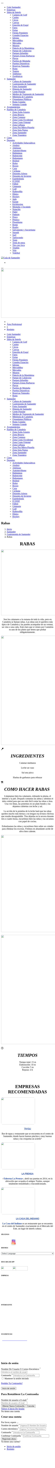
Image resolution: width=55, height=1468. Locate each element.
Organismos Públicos (21, 99)
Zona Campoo (18, 117)
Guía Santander (14, 7)
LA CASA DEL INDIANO (27, 1218)
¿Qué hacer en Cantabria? (12, 1350)
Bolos (15, 163)
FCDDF (16, 181)
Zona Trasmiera (19, 135)
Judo (14, 199)
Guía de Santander (9, 1355)
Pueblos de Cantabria (16, 109)
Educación (6, 1328)
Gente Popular (18, 91)
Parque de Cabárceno (21, 50)
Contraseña (6, 1375)
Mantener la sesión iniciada (16, 1378)
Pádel (14, 212)
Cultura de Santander (21, 81)
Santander (11, 79)
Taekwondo (17, 237)
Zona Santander (19, 132)
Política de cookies (9, 1289)
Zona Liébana (18, 125)
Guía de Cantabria (9, 1357)
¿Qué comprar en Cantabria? (14, 1345)
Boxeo (15, 166)
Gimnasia (16, 186)
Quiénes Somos (8, 1281)
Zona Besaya (18, 114)
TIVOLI (27, 1128)
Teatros (15, 71)
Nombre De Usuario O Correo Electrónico (20, 1369)
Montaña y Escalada (21, 207)
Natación (16, 209)
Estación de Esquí (20, 25)
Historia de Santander (22, 89)
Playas (15, 58)
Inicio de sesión (14, 1446)
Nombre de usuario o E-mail (13, 1400)
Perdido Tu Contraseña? (12, 1383)
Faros (14, 27)
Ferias (15, 30)
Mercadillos (17, 40)
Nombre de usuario (9, 1425)
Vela (14, 250)
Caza (14, 168)
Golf (14, 189)
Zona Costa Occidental (22, 120)
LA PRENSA (27, 1173)
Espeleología (18, 178)
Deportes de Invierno (21, 176)
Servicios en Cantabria (11, 1347)
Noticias (4, 1296)
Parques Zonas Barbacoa (23, 56)
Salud (3, 1318)
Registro (10, 329)
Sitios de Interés (14, 12)
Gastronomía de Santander (24, 84)
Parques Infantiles (20, 53)
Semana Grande (19, 104)
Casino (15, 17)
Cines (9, 138)
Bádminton (17, 153)
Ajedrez (15, 145)
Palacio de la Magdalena (23, 48)
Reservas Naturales (20, 66)
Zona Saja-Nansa (20, 130)
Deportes (11, 140)
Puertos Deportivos (20, 63)
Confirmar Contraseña (11, 1436)
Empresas (11, 10)
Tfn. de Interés (7, 1310)
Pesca (14, 217)
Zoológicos (17, 76)
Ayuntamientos (13, 107)
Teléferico (16, 74)
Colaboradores (7, 1294)
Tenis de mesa (18, 242)
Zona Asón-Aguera (21, 112)
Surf (14, 235)
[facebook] (9, 1242)
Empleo (4, 1320)
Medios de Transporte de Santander (28, 94)
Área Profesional (14, 324)
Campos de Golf (19, 15)
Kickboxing (17, 204)
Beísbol (15, 161)
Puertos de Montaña (21, 61)
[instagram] (14, 1242)
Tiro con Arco (18, 245)
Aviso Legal (6, 1286)
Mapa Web (6, 1291)
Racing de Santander (10, 1326)
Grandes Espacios (20, 35)
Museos (15, 45)
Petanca (15, 219)
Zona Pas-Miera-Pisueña (23, 127)
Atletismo (16, 148)
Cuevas (15, 22)
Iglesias (15, 38)
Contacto (5, 1283)
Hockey (15, 196)
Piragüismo (17, 222)
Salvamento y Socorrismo (23, 230)
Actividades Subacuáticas (23, 143)
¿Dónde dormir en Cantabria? (14, 1342)
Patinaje (15, 214)
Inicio (9, 529)
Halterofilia (17, 191)
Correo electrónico (9, 1429)
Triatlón (15, 248)
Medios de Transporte (10, 1313)
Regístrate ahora (9, 1439)
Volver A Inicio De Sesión (12, 1409)
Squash (15, 232)
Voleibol (16, 253)
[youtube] (18, 1242)
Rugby (15, 227)
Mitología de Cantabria (22, 97)
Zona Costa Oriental (21, 122)
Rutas (14, 68)
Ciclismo (16, 171)
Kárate (15, 201)
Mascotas (5, 1323)
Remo (15, 225)
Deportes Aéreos (19, 173)
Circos (15, 20)
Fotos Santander (19, 86)
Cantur (4, 1315)
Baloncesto (17, 155)
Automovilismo (19, 150)
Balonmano (17, 158)
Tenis (14, 240)
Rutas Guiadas (18, 102)
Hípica (15, 194)
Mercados (16, 43)
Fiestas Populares (20, 33)
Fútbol (15, 184)
